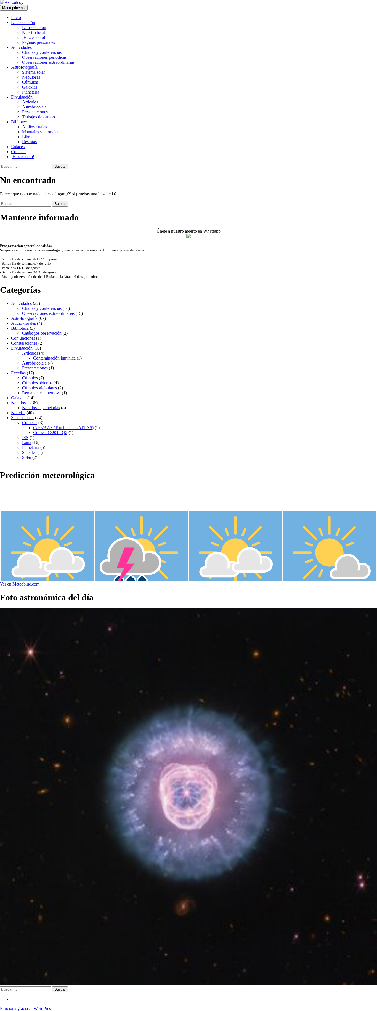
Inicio (16, 17)
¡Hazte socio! (33, 37)
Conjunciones (23, 338)
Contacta (18, 151)
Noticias (18, 412)
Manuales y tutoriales (40, 131)
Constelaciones (24, 343)
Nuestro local (33, 32)
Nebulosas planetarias (41, 407)
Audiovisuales (34, 126)
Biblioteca (20, 121)
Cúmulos (30, 82)
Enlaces (18, 146)
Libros (27, 136)
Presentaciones (35, 112)
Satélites (29, 452)
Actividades (21, 47)
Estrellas (18, 373)
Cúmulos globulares (39, 387)
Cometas (29, 422)
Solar (26, 457)
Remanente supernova (41, 392)
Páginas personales (38, 42)
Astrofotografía (24, 67)
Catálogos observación (42, 333)
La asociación (23, 22)
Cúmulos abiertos (37, 383)
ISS (25, 437)
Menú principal (13, 8)
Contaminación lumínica (54, 358)
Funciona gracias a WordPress (26, 1008)
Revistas (29, 141)
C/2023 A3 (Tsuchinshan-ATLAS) (63, 427)
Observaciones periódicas (44, 57)
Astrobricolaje (34, 107)
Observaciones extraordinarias (48, 62)
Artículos (30, 102)
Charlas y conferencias (42, 52)
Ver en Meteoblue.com (19, 584)
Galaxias (29, 87)
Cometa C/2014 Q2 (50, 432)
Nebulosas (31, 77)
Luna (26, 442)
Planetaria (30, 92)
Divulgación (22, 97)
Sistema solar (33, 72)
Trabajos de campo (38, 117)
